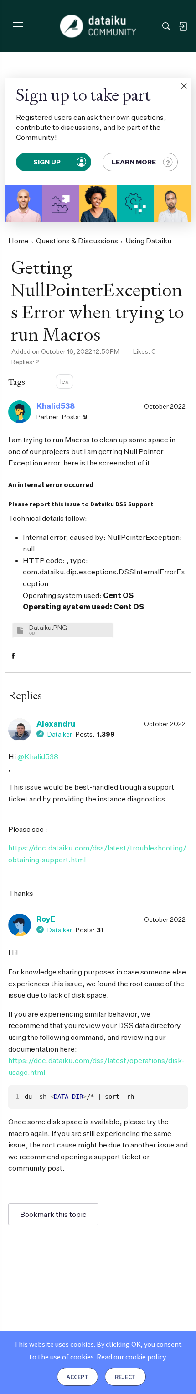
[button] (183, 86)
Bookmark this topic (53, 1214)
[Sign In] (183, 26)
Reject (125, 1377)
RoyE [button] (45, 919)
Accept (77, 1377)
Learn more (134, 162)
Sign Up (47, 161)
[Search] (166, 26)
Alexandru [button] (55, 723)
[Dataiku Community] (98, 26)
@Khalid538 (37, 756)
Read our (131, 1356)
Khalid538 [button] (55, 405)
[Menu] (17, 26)
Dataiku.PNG (48, 627)
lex (64, 381)
